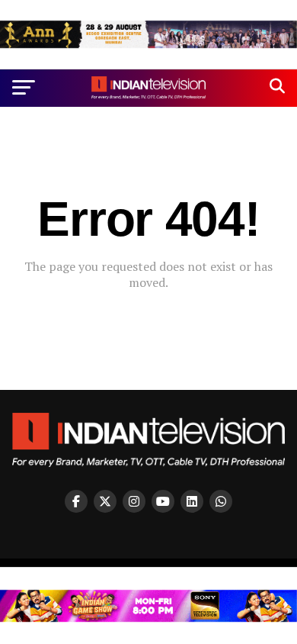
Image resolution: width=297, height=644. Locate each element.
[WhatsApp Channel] (220, 501)
